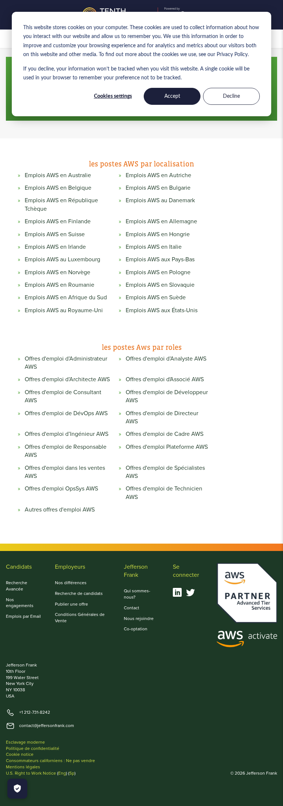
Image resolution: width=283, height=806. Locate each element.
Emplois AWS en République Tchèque (61, 204)
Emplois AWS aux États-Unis (162, 310)
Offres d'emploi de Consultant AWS (63, 396)
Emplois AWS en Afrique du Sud (66, 297)
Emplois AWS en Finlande (58, 221)
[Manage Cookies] (17, 789)
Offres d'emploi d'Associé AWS (165, 379)
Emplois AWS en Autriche (158, 175)
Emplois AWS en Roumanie (59, 285)
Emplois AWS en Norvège (57, 272)
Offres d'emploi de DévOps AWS (66, 413)
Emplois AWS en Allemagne (161, 221)
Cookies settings (113, 96)
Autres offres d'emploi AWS (60, 510)
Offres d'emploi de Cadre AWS (164, 434)
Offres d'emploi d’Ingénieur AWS (66, 434)
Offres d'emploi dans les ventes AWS (65, 472)
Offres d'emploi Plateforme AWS (167, 447)
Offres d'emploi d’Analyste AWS (166, 359)
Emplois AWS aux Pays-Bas (160, 259)
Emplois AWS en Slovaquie (160, 285)
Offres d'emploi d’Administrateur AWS (66, 363)
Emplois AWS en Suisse (55, 234)
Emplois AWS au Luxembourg (62, 259)
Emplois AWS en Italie (154, 247)
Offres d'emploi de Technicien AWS (164, 493)
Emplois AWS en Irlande (55, 247)
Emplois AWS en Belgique (58, 188)
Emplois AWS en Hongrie (158, 234)
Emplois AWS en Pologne (158, 272)
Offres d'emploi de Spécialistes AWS (165, 472)
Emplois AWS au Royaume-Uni (64, 310)
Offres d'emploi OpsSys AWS (61, 489)
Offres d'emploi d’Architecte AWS (67, 379)
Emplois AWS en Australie (58, 175)
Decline (231, 96)
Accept (172, 96)
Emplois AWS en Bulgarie (158, 188)
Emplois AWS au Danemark (160, 200)
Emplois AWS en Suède (156, 297)
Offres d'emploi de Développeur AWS (167, 396)
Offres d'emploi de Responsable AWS (65, 451)
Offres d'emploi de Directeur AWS (162, 417)
